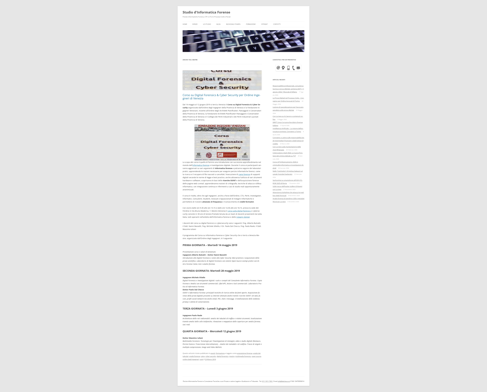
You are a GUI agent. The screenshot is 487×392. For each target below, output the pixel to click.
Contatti (277, 24)
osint (201, 359)
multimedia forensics (243, 356)
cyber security (210, 356)
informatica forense (201, 165)
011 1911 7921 (267, 381)
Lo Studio (207, 24)
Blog (218, 24)
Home (185, 24)
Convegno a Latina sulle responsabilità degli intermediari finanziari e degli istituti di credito (288, 140)
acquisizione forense (244, 353)
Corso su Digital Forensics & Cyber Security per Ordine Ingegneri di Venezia (221, 96)
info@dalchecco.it (284, 381)
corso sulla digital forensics (239, 211)
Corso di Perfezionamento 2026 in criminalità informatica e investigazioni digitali (288, 165)
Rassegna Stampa (233, 24)
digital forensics (222, 356)
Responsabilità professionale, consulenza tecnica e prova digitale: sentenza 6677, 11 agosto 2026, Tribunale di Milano (288, 89)
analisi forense (194, 356)
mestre (231, 356)
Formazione (251, 24)
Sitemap (264, 24)
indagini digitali (243, 217)
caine (203, 356)
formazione (220, 353)
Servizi (194, 24)
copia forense (244, 174)
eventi (213, 353)
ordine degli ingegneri (191, 359)
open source (256, 356)
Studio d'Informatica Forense (206, 12)
